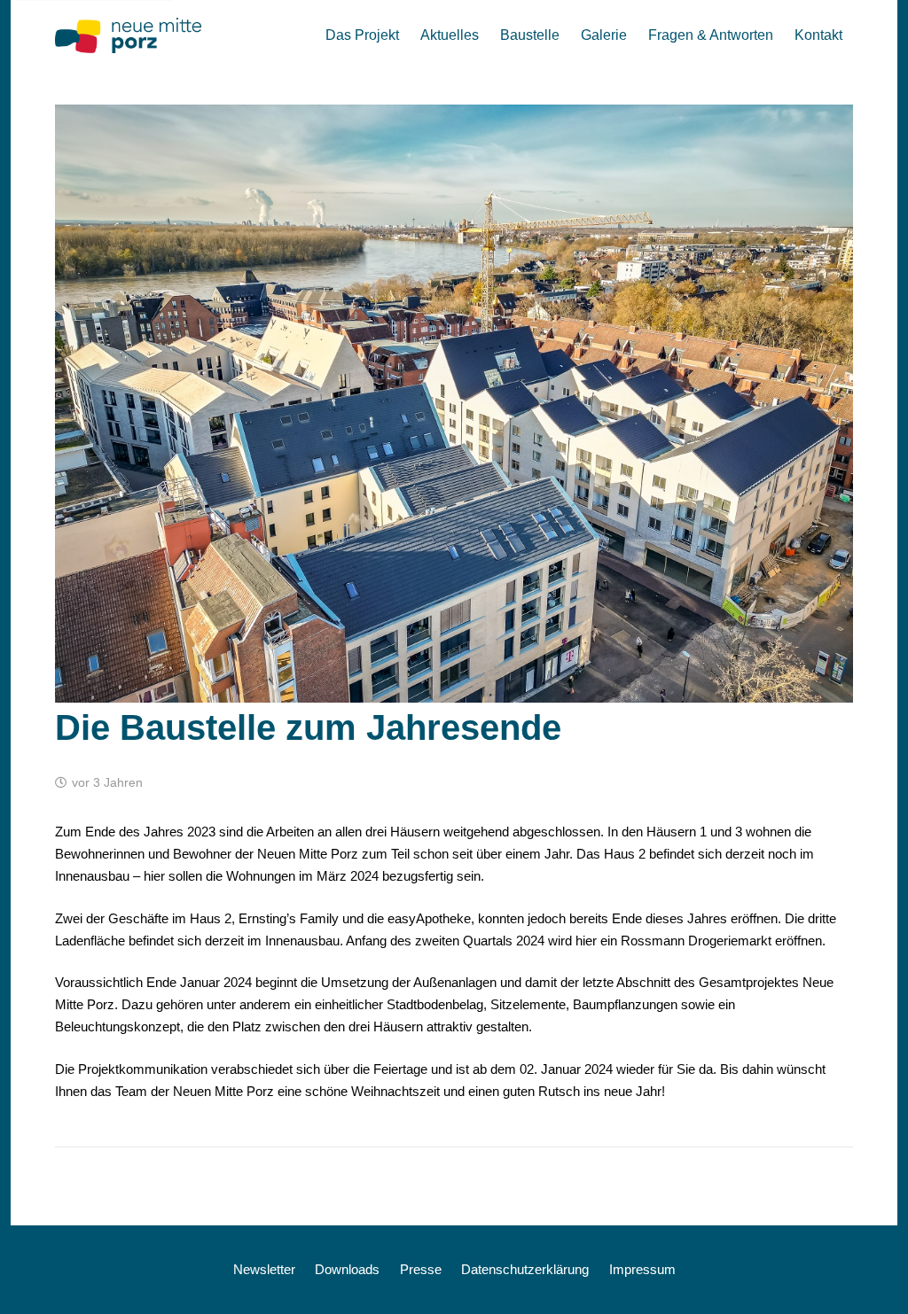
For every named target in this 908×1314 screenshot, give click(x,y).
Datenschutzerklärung (525, 1269)
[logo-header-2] (128, 35)
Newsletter (264, 1269)
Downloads (347, 1269)
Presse (421, 1269)
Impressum (642, 1269)
